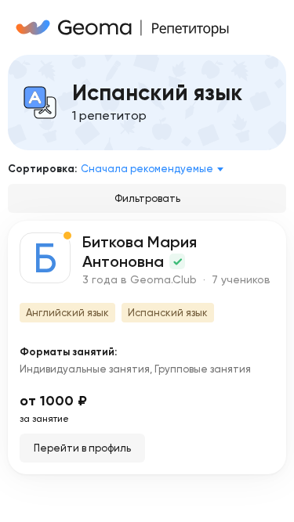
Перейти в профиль (82, 448)
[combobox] (155, 169)
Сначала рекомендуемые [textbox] (147, 169)
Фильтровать (147, 198)
